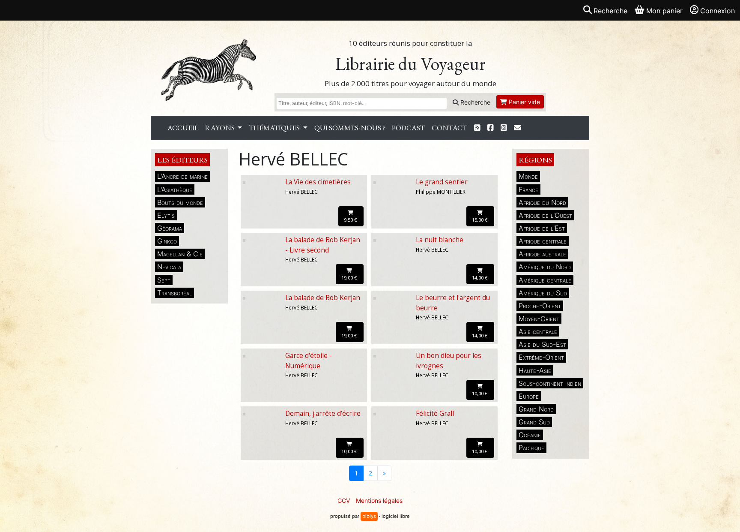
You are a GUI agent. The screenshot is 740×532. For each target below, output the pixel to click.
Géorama (169, 228)
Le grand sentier (442, 181)
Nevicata (169, 266)
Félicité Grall (435, 413)
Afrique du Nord (542, 202)
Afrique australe (542, 253)
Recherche (474, 102)
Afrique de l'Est (542, 228)
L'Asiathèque (174, 189)
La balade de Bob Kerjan (322, 297)
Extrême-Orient (541, 357)
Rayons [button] (220, 127)
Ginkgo (167, 241)
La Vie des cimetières (318, 181)
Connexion (717, 10)
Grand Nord (536, 409)
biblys (369, 516)
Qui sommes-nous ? (349, 127)
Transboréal (174, 293)
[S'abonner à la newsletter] (517, 128)
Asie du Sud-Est (542, 344)
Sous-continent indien (550, 383)
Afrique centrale (543, 241)
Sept (163, 280)
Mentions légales (379, 500)
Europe (529, 396)
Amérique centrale (545, 280)
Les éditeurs (182, 160)
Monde (528, 176)
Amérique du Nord (545, 266)
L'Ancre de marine (182, 176)
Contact (449, 127)
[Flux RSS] (477, 128)
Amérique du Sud (543, 293)
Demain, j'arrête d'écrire (323, 413)
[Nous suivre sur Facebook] (490, 128)
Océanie (530, 434)
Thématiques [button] (275, 127)
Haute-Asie (535, 370)
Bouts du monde (180, 202)
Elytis (166, 215)
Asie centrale (538, 331)
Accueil (182, 127)
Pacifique (531, 447)
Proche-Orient (540, 305)
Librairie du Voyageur (410, 63)
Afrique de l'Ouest (545, 215)
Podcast (408, 127)
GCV (343, 500)
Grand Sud (534, 422)
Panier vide (523, 101)
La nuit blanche (439, 239)
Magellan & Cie (180, 253)
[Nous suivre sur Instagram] (503, 128)
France (528, 189)
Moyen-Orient (539, 318)
